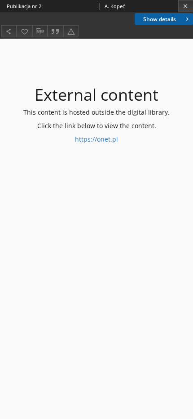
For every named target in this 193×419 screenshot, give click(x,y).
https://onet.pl (96, 139)
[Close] (185, 6)
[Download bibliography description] (40, 31)
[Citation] (55, 31)
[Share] (9, 31)
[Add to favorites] (24, 31)
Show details (159, 19)
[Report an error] (71, 31)
